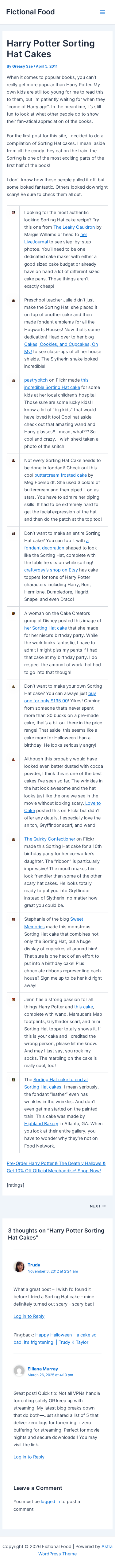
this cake (83, 1007)
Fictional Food (30, 11)
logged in (50, 1501)
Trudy (34, 1264)
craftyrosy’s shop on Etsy (51, 570)
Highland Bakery (41, 1123)
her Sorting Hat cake (45, 628)
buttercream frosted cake (60, 475)
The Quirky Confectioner (49, 839)
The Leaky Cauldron (74, 227)
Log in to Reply (28, 1316)
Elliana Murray (43, 1368)
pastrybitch (36, 380)
